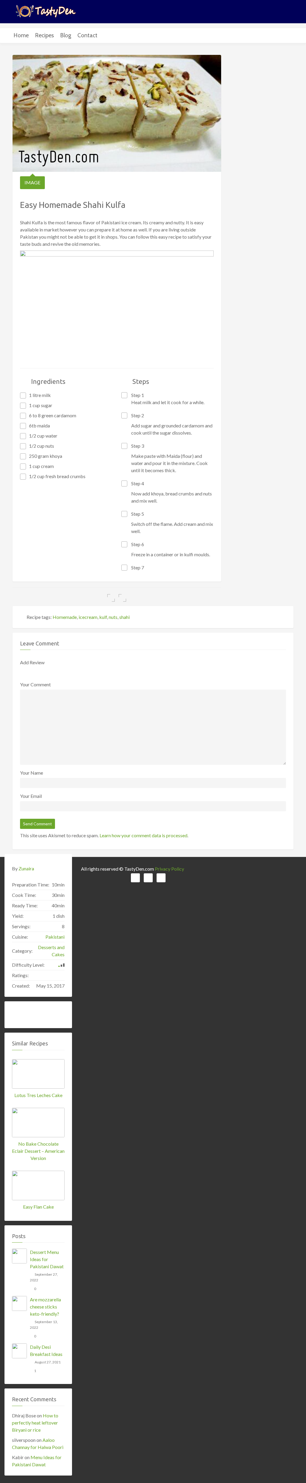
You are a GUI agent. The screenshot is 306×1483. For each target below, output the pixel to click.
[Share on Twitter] (122, 598)
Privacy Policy (169, 869)
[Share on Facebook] (111, 598)
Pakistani (55, 937)
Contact (87, 35)
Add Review (32, 662)
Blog (65, 35)
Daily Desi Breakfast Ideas (46, 1350)
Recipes (44, 35)
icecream (88, 617)
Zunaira (26, 868)
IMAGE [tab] (32, 182)
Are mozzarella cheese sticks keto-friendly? (45, 1307)
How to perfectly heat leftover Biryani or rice (35, 1423)
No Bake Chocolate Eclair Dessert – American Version (38, 1151)
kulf (103, 617)
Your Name (31, 773)
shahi (124, 617)
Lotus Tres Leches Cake (38, 1095)
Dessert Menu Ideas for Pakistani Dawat (47, 1259)
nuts (113, 617)
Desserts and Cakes (51, 950)
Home (21, 35)
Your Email (31, 796)
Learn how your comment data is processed (143, 835)
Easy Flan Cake (38, 1206)
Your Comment (35, 684)
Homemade (65, 617)
